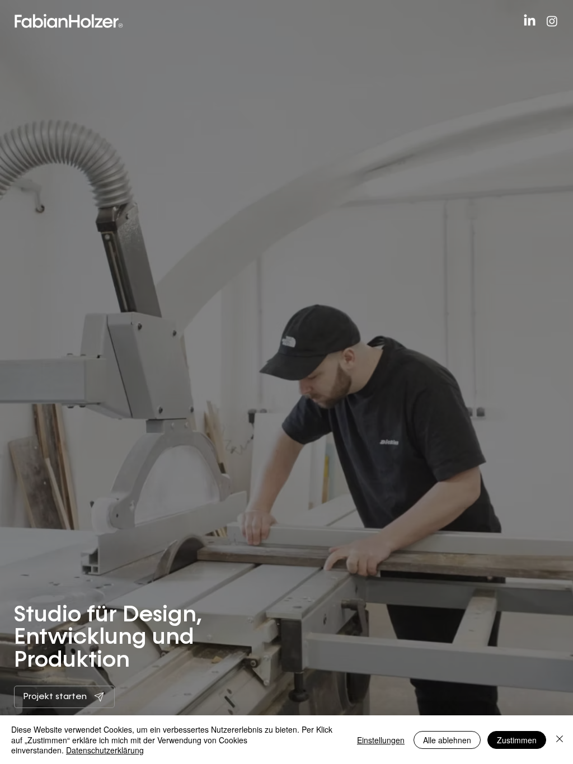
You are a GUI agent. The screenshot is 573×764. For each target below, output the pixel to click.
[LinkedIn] (530, 21)
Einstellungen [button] (381, 740)
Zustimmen (517, 740)
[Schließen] (559, 739)
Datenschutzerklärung (105, 750)
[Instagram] (552, 21)
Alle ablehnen (447, 740)
